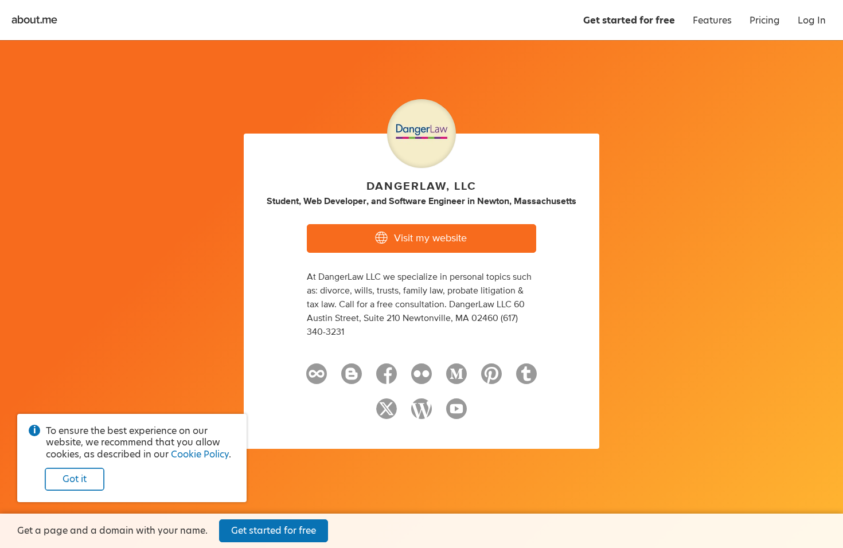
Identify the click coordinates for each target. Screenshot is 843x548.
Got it (75, 479)
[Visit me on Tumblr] (526, 378)
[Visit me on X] (386, 413)
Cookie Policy (200, 454)
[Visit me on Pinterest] (491, 378)
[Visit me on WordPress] (421, 413)
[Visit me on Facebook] (386, 378)
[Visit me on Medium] (456, 378)
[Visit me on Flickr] (421, 378)
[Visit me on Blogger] (351, 378)
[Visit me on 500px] (316, 378)
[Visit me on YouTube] (456, 413)
